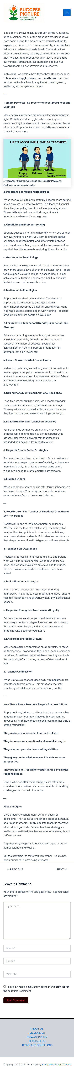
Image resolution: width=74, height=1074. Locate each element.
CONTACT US (37, 1041)
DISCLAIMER (37, 1032)
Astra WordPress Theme (56, 1064)
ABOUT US (37, 1028)
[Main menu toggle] (67, 12)
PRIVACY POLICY (37, 1036)
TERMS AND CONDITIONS (37, 1045)
